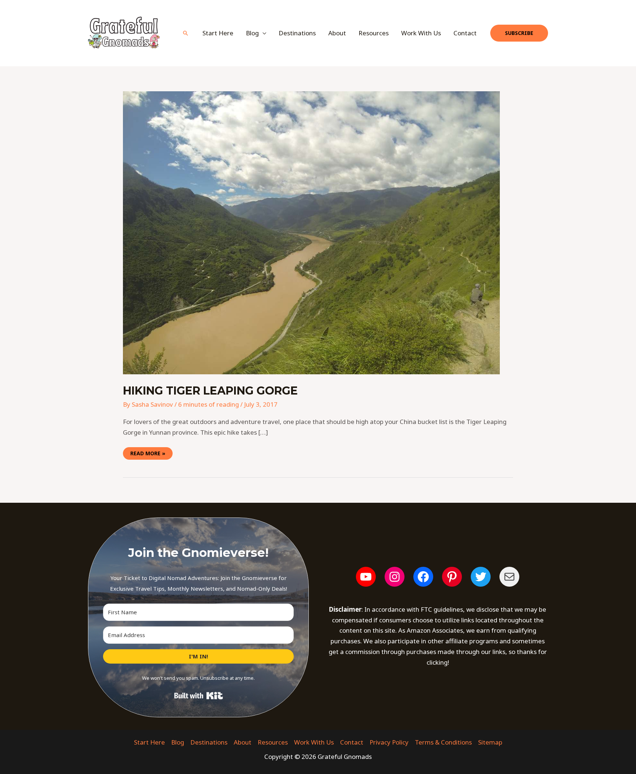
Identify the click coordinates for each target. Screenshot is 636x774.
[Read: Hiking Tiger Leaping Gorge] (311, 232)
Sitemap (490, 742)
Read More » (147, 452)
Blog (177, 742)
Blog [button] (252, 33)
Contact (465, 33)
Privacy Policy (389, 742)
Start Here (217, 33)
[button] (185, 33)
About (337, 33)
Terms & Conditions (443, 742)
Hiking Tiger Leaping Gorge (210, 390)
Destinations (297, 33)
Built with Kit (198, 695)
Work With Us (421, 33)
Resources (373, 33)
